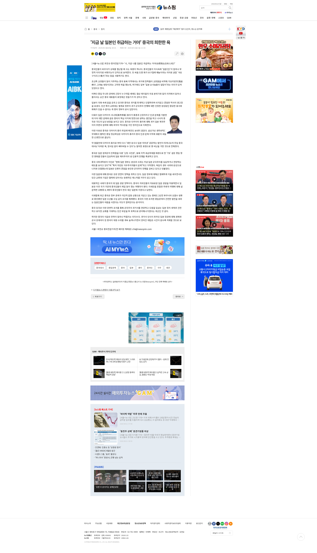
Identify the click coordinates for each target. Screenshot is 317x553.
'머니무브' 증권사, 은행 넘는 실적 (109, 457)
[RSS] (231, 524)
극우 (159, 267)
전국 (202, 17)
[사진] (105, 419)
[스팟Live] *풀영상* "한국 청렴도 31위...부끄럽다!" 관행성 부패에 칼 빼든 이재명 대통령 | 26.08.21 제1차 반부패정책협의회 (214, 209)
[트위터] (218, 524)
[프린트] (182, 54)
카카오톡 (92, 53)
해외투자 (166, 17)
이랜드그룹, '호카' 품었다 (105, 454)
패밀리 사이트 (218, 533)
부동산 (194, 17)
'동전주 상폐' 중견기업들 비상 (134, 431)
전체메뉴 (86, 18)
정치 (119, 17)
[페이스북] (214, 524)
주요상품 (98, 523)
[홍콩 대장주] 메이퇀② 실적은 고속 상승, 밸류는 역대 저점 (153, 373)
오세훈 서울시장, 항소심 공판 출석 (172, 475)
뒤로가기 (98, 296)
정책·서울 (128, 17)
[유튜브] (209, 524)
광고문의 (199, 523)
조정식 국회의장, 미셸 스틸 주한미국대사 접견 (155, 475)
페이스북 (96, 53)
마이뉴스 (229, 12)
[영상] (214, 180)
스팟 (200, 167)
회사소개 (87, 523)
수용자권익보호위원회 (173, 523)
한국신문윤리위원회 (220, 528)
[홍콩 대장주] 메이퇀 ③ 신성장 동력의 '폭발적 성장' (120, 373)
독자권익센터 (155, 523)
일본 (131, 267)
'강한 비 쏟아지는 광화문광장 (107, 487)
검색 (230, 7)
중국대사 (100, 267)
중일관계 (112, 267)
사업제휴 (109, 523)
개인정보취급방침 (123, 523)
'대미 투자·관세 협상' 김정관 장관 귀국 (172, 487)
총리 (140, 267)
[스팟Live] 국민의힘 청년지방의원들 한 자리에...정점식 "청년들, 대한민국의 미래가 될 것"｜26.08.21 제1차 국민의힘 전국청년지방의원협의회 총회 (214, 187)
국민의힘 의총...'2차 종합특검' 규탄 (137, 487)
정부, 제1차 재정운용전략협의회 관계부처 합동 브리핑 (155, 487)
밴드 (104, 53)
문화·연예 (211, 17)
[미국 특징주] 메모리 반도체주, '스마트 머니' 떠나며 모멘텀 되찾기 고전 (120, 360)
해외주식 (216, 12)
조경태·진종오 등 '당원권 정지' (108, 447)
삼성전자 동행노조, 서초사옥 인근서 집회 (137, 475)
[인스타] (226, 524)
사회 (144, 17)
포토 (112, 17)
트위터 (100, 53)
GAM (229, 17)
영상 (102, 17)
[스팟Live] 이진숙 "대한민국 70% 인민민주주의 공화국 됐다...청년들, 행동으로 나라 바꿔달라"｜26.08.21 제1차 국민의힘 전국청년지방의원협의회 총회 (214, 232)
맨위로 (178, 296)
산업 (175, 17)
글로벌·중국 (154, 17)
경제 (137, 17)
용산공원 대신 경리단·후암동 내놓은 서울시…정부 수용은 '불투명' (186, 29)
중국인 (150, 267)
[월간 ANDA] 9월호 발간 (105, 450)
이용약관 (188, 523)
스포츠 (221, 17)
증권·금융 (184, 17)
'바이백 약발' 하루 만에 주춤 (133, 414)
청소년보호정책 (140, 523)
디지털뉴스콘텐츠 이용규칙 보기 (106, 289)
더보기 (229, 29)
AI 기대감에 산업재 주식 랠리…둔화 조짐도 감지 (154, 360)
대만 (168, 267)
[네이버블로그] (222, 524)
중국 (123, 267)
